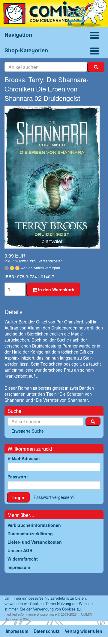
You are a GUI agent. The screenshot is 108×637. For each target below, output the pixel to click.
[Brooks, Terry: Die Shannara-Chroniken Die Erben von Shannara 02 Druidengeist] (54, 177)
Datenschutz (46, 631)
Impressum (17, 631)
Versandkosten (50, 260)
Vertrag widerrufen (83, 631)
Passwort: (18, 477)
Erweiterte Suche (27, 431)
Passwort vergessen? (54, 497)
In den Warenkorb (55, 289)
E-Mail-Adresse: (24, 458)
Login (18, 497)
